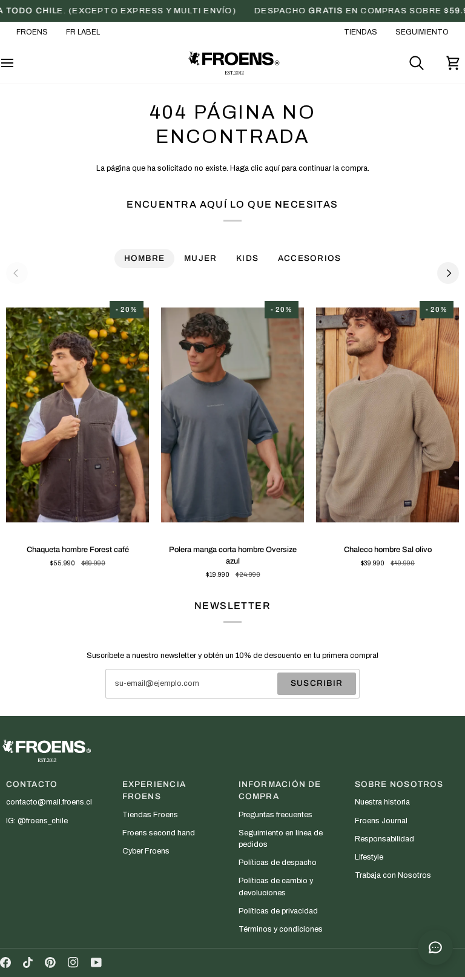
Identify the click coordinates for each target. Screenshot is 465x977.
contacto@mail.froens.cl (49, 802)
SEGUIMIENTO (422, 32)
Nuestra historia (382, 802)
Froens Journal (381, 821)
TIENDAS (360, 32)
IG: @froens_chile (37, 821)
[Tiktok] (28, 962)
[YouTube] (96, 962)
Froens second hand (158, 833)
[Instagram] (73, 962)
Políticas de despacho (278, 862)
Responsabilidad (384, 839)
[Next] (448, 273)
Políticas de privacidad (278, 911)
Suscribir (317, 683)
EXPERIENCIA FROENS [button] (154, 790)
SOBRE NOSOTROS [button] (399, 784)
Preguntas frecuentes (275, 815)
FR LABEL (83, 32)
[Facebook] (5, 962)
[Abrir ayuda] (435, 947)
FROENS (32, 32)
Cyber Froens (146, 851)
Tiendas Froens (150, 815)
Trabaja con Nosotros (393, 875)
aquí (272, 168)
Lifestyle (369, 857)
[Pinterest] (50, 962)
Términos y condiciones (281, 929)
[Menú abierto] (18, 63)
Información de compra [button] (280, 790)
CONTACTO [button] (32, 784)
